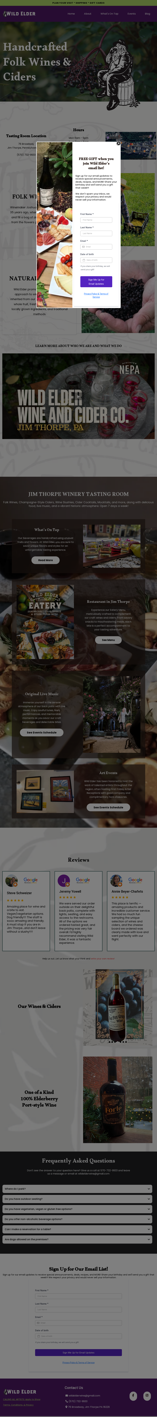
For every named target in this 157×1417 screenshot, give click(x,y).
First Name (87, 214)
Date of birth (87, 254)
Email (84, 241)
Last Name (87, 227)
